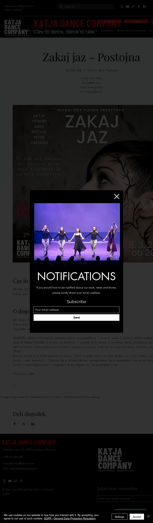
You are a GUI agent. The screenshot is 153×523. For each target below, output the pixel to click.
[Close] (148, 516)
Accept (137, 517)
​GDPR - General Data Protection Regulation (70, 518)
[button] (116, 196)
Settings (119, 517)
